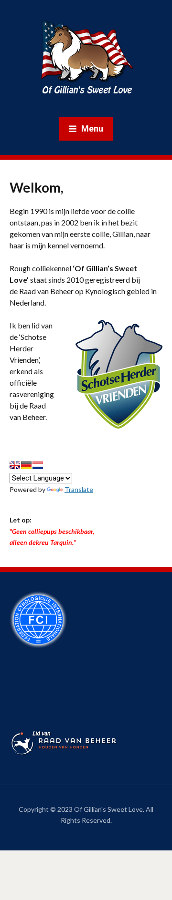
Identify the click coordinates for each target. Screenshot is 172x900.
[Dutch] (37, 465)
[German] (26, 465)
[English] (15, 465)
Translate (78, 489)
